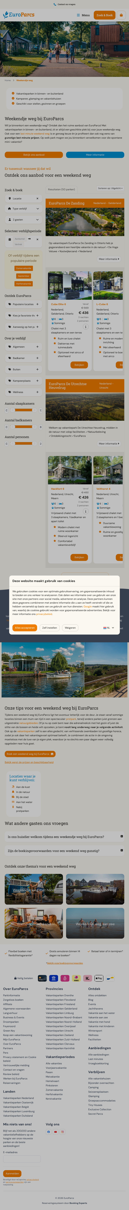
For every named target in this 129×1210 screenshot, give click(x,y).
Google (88, 606)
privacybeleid (44, 614)
